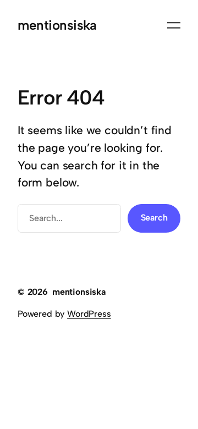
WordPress (89, 314)
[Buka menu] (173, 25)
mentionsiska (57, 25)
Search (154, 217)
